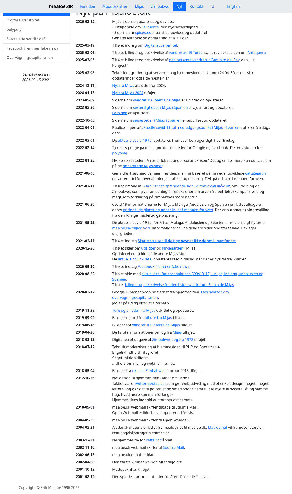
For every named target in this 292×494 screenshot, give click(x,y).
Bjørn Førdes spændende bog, (186, 186)
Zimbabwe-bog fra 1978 (172, 339)
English (233, 6)
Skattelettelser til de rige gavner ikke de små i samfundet (187, 240)
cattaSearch (255, 173)
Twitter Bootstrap (149, 383)
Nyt (179, 6)
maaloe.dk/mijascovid (131, 228)
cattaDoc (154, 440)
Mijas (139, 6)
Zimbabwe (160, 6)
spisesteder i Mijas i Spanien (157, 120)
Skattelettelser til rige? (26, 38)
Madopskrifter (115, 6)
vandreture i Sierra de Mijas (157, 100)
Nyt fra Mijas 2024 (127, 92)
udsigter (148, 248)
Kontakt (196, 6)
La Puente (150, 26)
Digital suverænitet (23, 20)
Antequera (257, 52)
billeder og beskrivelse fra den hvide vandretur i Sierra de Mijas (179, 284)
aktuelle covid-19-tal (135, 140)
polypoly (14, 29)
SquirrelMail (173, 447)
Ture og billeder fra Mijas (133, 310)
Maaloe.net (217, 427)
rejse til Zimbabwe (148, 370)
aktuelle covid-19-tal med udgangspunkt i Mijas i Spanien (190, 127)
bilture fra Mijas (158, 317)
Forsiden (87, 6)
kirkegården (172, 248)
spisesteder (145, 32)
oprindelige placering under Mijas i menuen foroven (168, 209)
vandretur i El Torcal (186, 52)
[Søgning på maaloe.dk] (212, 6)
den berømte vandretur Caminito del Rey (204, 59)
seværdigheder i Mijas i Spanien (160, 107)
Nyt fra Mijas (123, 85)
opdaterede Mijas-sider (142, 165)
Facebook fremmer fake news (32, 48)
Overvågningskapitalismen (30, 57)
